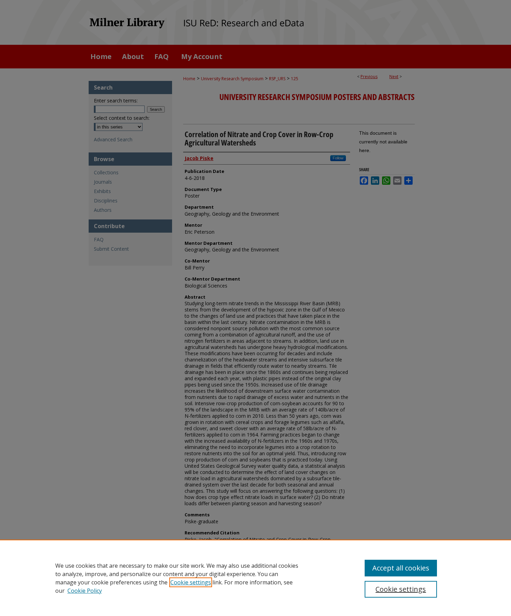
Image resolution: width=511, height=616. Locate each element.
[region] (255, 578)
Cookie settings (190, 582)
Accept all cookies (400, 568)
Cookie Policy (84, 590)
